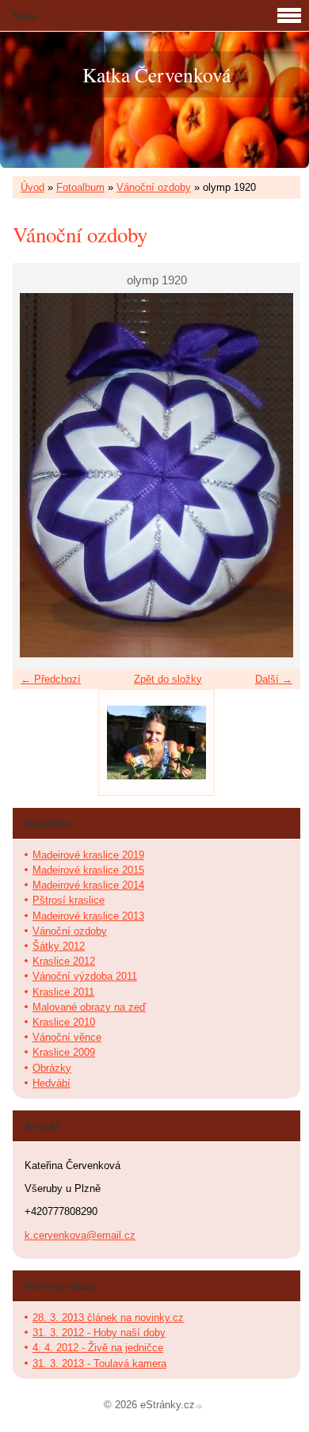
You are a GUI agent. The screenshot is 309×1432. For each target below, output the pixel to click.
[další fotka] (274, 475)
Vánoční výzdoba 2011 (84, 976)
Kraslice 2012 (63, 961)
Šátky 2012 (58, 946)
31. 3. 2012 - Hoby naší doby (99, 1333)
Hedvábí (51, 1083)
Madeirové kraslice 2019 (88, 855)
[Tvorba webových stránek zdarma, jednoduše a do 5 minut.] (200, 1406)
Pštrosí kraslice (68, 900)
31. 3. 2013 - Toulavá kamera (99, 1363)
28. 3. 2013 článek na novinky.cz (108, 1317)
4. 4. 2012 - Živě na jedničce (97, 1348)
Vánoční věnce (66, 1037)
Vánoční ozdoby (153, 187)
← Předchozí (51, 679)
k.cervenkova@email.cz (80, 1235)
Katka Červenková (156, 74)
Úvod (32, 187)
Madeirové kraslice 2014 (88, 885)
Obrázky (51, 1068)
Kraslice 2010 (63, 1022)
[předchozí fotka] (38, 475)
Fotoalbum (80, 187)
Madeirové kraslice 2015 (88, 870)
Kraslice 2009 (63, 1052)
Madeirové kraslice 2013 (88, 916)
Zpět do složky (168, 679)
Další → (273, 679)
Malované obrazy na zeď (89, 1007)
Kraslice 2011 (63, 992)
